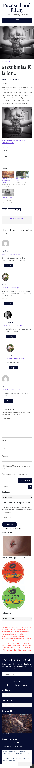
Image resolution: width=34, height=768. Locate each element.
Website (5, 456)
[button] (33, 2)
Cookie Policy (12, 760)
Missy (11, 210)
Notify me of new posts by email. (15, 474)
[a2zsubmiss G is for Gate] (22, 174)
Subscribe (9, 524)
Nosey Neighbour (15, 743)
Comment (6, 419)
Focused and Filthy (17, 7)
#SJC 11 (17, 221)
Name (4, 440)
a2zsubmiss (6, 61)
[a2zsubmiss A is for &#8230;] (8, 192)
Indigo (4, 284)
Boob (4, 210)
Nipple (17, 210)
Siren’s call (6, 734)
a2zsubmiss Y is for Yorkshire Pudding (7, 180)
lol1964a (5, 251)
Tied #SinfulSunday (17, 219)
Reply (9, 266)
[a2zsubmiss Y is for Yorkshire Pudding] (8, 174)
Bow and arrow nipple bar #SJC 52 (14, 558)
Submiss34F (9, 322)
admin (17, 79)
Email (4, 448)
